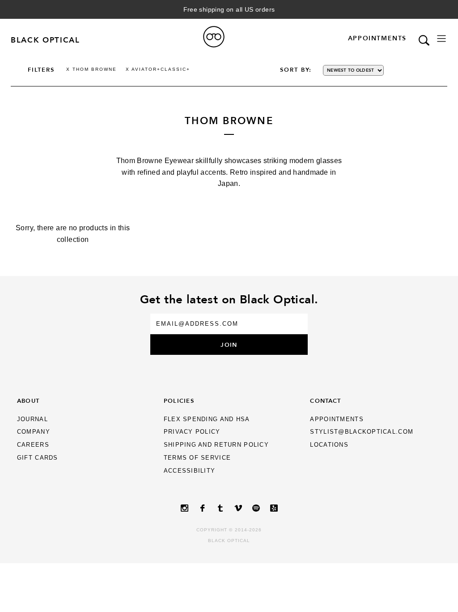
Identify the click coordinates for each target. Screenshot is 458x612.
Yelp (274, 508)
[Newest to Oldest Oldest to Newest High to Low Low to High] (364, 70)
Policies (179, 400)
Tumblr (220, 508)
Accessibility (190, 470)
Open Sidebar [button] (441, 38)
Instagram (184, 508)
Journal (32, 419)
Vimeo (238, 508)
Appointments (377, 38)
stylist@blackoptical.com (361, 431)
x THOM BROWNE (91, 69)
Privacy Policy (192, 431)
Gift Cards (37, 457)
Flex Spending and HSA (207, 419)
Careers (33, 444)
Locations (329, 444)
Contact (325, 400)
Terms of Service (197, 457)
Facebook (202, 508)
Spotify (256, 508)
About (28, 400)
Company (33, 431)
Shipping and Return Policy (216, 444)
